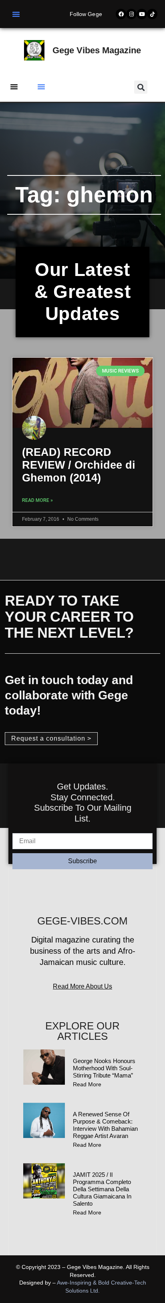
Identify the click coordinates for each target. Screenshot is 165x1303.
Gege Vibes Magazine (96, 50)
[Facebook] (121, 14)
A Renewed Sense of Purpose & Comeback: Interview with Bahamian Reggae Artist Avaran (105, 1125)
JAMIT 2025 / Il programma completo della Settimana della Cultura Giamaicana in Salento (102, 1189)
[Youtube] (142, 14)
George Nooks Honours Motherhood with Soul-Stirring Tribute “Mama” (104, 1068)
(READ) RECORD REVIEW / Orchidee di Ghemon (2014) (78, 465)
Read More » (37, 500)
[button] (16, 14)
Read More (87, 1084)
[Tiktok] (152, 14)
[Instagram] (131, 14)
